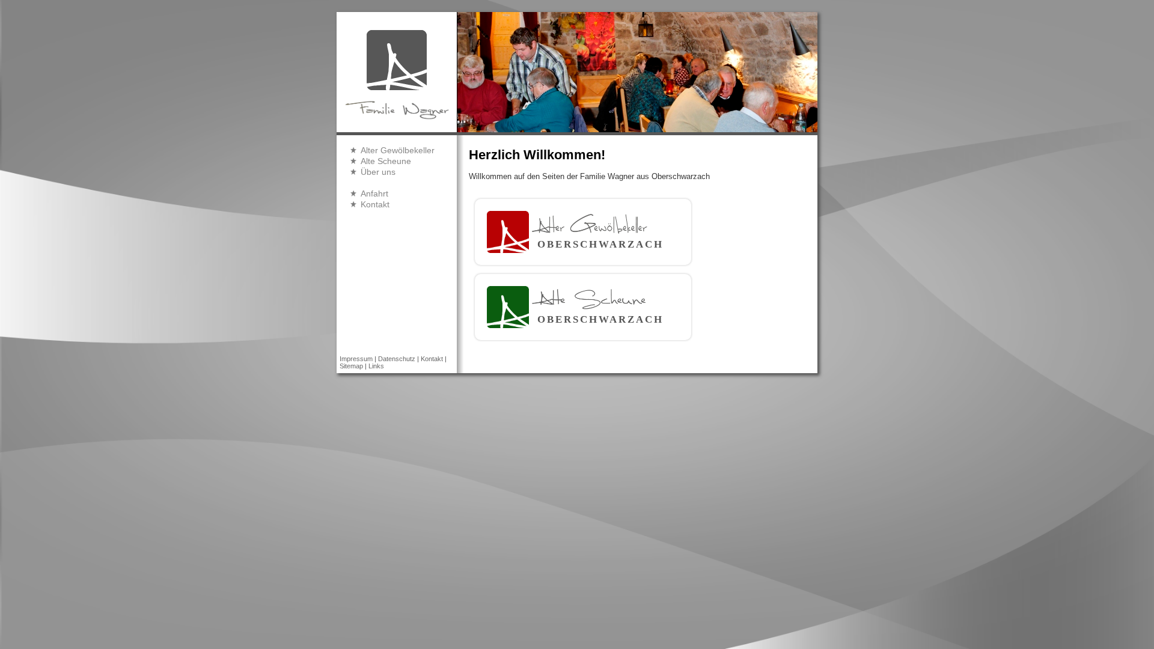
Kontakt (375, 204)
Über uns (378, 172)
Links (376, 366)
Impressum (356, 358)
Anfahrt (374, 193)
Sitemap (351, 366)
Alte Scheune (386, 161)
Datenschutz (396, 358)
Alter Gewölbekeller (398, 150)
